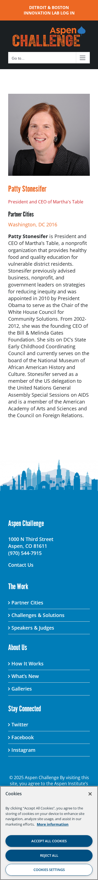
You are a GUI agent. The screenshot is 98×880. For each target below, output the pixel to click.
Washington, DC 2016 (32, 224)
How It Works (27, 663)
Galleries (21, 688)
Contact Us (20, 565)
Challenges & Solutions (38, 615)
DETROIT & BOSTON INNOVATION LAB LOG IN (49, 10)
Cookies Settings (49, 869)
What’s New (25, 676)
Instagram (23, 750)
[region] (49, 833)
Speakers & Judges (32, 627)
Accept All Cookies (49, 840)
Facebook (22, 737)
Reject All (49, 855)
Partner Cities (27, 602)
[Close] (90, 794)
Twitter (19, 724)
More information (53, 824)
